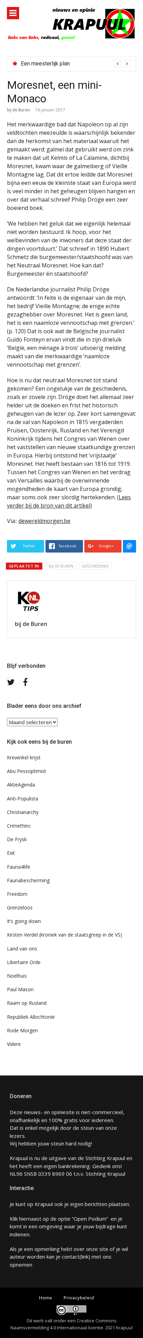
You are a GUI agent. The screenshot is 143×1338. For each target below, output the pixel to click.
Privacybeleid (79, 1297)
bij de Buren (18, 110)
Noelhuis (17, 975)
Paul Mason (20, 989)
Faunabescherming (28, 880)
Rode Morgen (22, 1030)
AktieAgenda (21, 784)
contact (70, 1256)
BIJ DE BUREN (61, 566)
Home (45, 1297)
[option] (76, 64)
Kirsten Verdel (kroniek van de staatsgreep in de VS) (64, 934)
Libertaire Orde (24, 962)
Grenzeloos (20, 907)
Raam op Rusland (27, 1003)
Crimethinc (19, 825)
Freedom (17, 894)
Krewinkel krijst (24, 757)
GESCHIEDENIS (95, 566)
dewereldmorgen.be (44, 521)
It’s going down (24, 921)
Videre (14, 1044)
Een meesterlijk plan (45, 63)
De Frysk (17, 839)
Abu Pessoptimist (26, 771)
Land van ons (22, 948)
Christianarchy (23, 812)
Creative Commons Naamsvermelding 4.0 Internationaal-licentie (63, 1324)
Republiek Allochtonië (31, 1017)
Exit (11, 853)
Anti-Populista (22, 798)
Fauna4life (18, 866)
